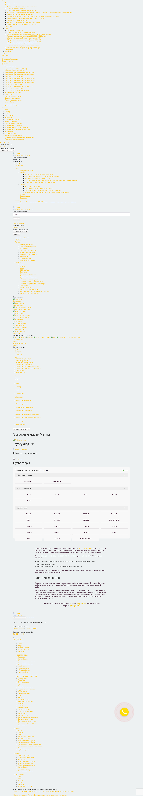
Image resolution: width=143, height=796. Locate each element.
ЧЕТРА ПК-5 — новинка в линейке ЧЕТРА (39, 174)
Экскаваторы (9, 131)
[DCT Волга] (17, 153)
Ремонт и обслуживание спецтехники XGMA (20, 80)
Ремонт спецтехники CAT (13, 84)
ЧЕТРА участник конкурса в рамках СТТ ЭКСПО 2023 (25, 18)
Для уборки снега (23, 725)
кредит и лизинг (20, 239)
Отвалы (20, 705)
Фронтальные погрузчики (13, 96)
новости (20, 780)
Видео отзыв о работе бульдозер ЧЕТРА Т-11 (22, 24)
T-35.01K (86, 526)
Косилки (21, 686)
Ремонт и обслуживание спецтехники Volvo (19, 74)
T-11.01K (114, 526)
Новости (7, 5)
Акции (4, 53)
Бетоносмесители (23, 699)
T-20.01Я (57, 520)
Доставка (5, 63)
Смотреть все (9, 26)
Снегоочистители (24, 694)
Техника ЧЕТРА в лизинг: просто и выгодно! (22, 7)
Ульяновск (18, 163)
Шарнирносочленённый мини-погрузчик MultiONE (24, 38)
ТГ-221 (57, 494)
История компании (11, 3)
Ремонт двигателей (11, 67)
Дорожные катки (23, 663)
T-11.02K (86, 532)
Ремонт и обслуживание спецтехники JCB (19, 86)
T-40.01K (57, 532)
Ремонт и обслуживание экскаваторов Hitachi (20, 73)
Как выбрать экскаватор (15, 30)
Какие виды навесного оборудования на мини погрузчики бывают (29, 34)
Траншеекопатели (24, 709)
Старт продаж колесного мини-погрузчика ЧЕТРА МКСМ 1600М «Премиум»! (33, 16)
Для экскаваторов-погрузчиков (28, 723)
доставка (18, 241)
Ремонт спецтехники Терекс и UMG (17, 90)
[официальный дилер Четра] (23, 209)
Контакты (5, 55)
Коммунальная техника (25, 665)
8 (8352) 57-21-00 (31, 628)
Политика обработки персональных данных (59, 791)
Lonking (7, 112)
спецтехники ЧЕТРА (86, 548)
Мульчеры (21, 684)
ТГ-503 (28, 500)
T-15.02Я (86, 520)
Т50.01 (114, 532)
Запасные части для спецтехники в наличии (19, 137)
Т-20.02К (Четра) (85, 538)
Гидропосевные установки (27, 690)
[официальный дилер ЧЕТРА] (23, 155)
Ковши (20, 695)
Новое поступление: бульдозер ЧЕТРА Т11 (39, 178)
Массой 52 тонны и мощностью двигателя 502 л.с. (23, 22)
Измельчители (22, 692)
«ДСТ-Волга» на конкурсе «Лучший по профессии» (42, 176)
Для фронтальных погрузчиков (28, 717)
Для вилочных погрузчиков (27, 721)
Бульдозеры (8, 94)
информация (19, 642)
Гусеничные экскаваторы (13, 100)
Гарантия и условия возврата (14, 139)
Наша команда (25, 196)
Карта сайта (30, 618)
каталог (16, 219)
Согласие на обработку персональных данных (28, 791)
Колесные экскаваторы (12, 98)
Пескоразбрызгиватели (25, 688)
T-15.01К (114, 514)
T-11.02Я (57, 538)
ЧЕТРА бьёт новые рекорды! (16, 9)
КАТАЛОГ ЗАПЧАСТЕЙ (21, 429)
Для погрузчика (23, 715)
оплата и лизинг (23, 649)
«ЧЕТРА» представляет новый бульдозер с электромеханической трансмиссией (51, 180)
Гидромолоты (22, 678)
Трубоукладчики (10, 133)
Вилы (20, 697)
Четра (6, 110)
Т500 (28, 538)
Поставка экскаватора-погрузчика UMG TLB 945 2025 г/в (26, 36)
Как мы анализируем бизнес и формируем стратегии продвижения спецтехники (40, 795)
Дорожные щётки (23, 707)
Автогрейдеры (9, 102)
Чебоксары (19, 165)
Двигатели (8, 117)
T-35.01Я (29, 532)
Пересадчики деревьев (25, 711)
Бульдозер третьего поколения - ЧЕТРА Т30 (21, 14)
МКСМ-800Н (28, 481)
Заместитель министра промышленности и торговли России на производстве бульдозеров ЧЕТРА (39, 12)
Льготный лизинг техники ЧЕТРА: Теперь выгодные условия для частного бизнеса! (48, 202)
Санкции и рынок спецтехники (17, 20)
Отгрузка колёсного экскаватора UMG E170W (40, 182)
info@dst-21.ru (81, 604)
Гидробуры (21, 680)
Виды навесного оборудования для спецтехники (23, 46)
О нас (4, 1)
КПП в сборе (9, 115)
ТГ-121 (28, 494)
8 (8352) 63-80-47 (5, 142)
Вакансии (8, 51)
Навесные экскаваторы (25, 701)
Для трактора (22, 713)
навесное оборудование (23, 237)
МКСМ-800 (57, 481)
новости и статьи (23, 647)
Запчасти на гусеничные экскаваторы (17, 129)
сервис (17, 243)
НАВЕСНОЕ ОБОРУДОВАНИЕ (26, 676)
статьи (20, 782)
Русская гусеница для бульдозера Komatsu (21, 32)
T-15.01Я (86, 514)
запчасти (18, 262)
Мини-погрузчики (11, 104)
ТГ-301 (85, 494)
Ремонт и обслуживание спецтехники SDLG (19, 82)
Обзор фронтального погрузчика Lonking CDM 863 (24, 42)
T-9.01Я (28, 514)
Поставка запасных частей (13, 135)
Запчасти (5, 108)
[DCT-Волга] (17, 613)
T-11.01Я (57, 514)
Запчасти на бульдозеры (13, 119)
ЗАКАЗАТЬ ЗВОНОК (7, 151)
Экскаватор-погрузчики (13, 92)
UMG (6, 113)
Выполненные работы (12, 106)
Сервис (4, 65)
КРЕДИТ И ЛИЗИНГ (25, 786)
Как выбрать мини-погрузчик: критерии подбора (23, 48)
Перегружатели (23, 672)
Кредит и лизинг (8, 61)
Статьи (7, 28)
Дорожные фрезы (23, 682)
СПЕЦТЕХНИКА (21, 655)
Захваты (20, 703)
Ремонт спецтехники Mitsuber (14, 71)
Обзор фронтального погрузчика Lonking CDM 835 (24, 40)
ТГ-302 (114, 494)
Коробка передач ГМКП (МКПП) (16, 69)
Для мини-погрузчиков (25, 719)
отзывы (22, 194)
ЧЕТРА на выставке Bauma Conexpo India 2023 (22, 11)
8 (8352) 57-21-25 (5, 146)
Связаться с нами (19, 618)
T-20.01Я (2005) (114, 520)
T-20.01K (57, 526)
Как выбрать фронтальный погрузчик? (20, 44)
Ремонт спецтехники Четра (14, 88)
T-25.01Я (29, 526)
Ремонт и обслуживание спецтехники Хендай (20, 78)
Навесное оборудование (10, 59)
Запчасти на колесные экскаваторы (16, 127)
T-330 (28, 520)
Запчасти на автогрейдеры (13, 125)
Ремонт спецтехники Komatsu (15, 76)
